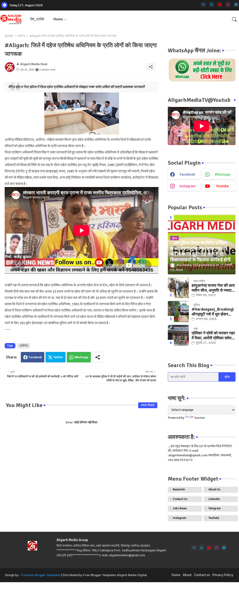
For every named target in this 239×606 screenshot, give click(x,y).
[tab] (37, 19)
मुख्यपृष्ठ (9, 36)
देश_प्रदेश (37, 19)
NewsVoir (179, 489)
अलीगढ (21, 36)
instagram (187, 186)
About (187, 575)
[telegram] (236, 4)
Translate (199, 417)
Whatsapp (81, 357)
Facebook (35, 357)
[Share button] (97, 357)
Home (58, 19)
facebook (187, 174)
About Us (214, 489)
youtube (222, 186)
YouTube (213, 518)
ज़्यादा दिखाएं (148, 405)
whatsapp (222, 174)
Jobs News (180, 508)
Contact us (202, 575)
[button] (234, 19)
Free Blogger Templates (99, 575)
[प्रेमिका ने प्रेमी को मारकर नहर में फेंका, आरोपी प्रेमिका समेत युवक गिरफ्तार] (178, 335)
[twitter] (211, 4)
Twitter (58, 357)
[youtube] (220, 4)
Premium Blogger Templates (40, 575)
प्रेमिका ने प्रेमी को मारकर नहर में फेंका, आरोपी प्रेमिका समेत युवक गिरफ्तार (213, 335)
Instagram (179, 518)
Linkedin (214, 499)
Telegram (214, 508)
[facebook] (203, 4)
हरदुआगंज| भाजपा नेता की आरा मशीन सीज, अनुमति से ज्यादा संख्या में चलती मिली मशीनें (213, 288)
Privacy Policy (222, 575)
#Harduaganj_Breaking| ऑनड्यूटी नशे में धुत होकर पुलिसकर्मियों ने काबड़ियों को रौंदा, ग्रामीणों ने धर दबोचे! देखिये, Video (212, 312)
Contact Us (180, 499)
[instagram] (228, 4)
